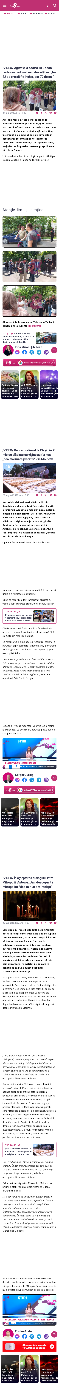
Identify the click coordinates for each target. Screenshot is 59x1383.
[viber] (55, 113)
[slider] (29, 314)
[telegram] (50, 113)
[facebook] (41, 113)
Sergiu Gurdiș (24, 774)
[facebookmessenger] (37, 113)
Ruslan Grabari (24, 1331)
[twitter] (45, 113)
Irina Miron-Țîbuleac (28, 347)
